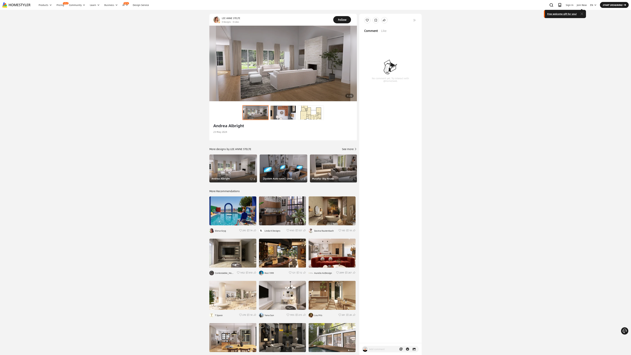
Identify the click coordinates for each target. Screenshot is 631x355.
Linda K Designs (272, 230)
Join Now (582, 5)
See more (348, 149)
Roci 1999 (269, 273)
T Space (219, 315)
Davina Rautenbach (324, 230)
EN (591, 5)
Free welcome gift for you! (562, 13)
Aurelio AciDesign (323, 273)
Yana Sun (269, 315)
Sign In (569, 5)
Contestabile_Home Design (225, 273)
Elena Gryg (220, 230)
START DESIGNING (612, 5)
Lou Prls (318, 315)
